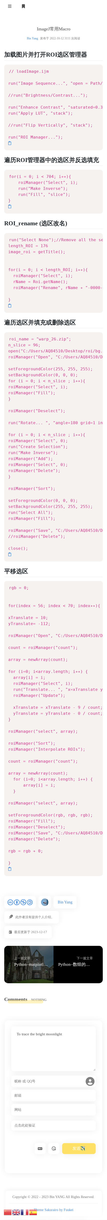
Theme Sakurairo (46, 1210)
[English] (16, 1212)
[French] (25, 1212)
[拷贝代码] (9, 143)
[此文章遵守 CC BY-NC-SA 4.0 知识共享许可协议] (20, 902)
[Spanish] (33, 1212)
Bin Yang (32, 38)
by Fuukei (66, 1210)
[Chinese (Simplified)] (8, 1212)
